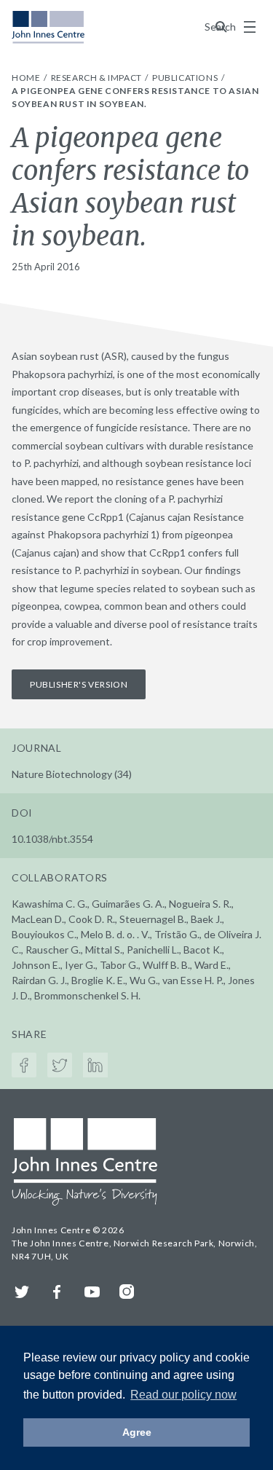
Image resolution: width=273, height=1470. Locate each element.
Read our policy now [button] (183, 1394)
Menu (249, 27)
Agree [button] (136, 1432)
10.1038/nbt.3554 (52, 839)
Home (27, 77)
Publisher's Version (78, 684)
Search (221, 26)
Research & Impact (97, 77)
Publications (186, 77)
